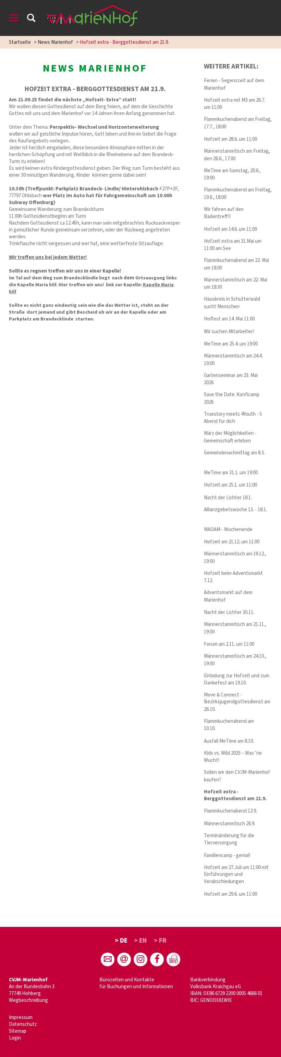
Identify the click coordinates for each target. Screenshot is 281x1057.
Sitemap (17, 1031)
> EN (140, 940)
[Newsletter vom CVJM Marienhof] (124, 959)
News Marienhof (55, 42)
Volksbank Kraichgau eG (215, 986)
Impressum (21, 1017)
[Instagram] (140, 959)
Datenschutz (23, 1024)
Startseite (20, 42)
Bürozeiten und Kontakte (126, 979)
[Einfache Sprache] (173, 959)
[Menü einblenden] (14, 19)
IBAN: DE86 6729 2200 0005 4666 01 (226, 993)
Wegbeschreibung (28, 1000)
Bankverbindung (207, 979)
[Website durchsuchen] (31, 19)
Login (15, 1038)
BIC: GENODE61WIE (211, 1000)
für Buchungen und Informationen (136, 986)
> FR (160, 940)
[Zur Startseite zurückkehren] (92, 8)
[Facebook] (157, 959)
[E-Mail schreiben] (107, 959)
